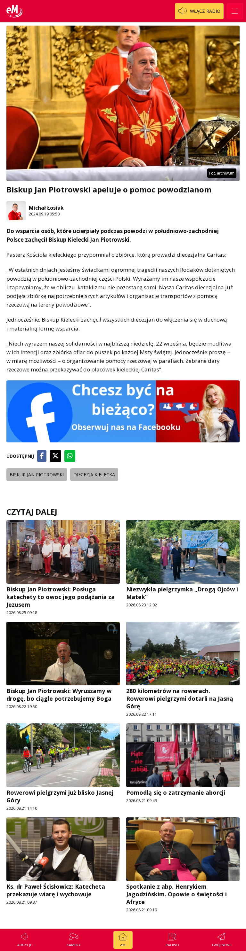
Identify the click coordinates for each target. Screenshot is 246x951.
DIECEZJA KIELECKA (94, 475)
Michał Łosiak (46, 207)
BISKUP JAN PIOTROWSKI (37, 475)
